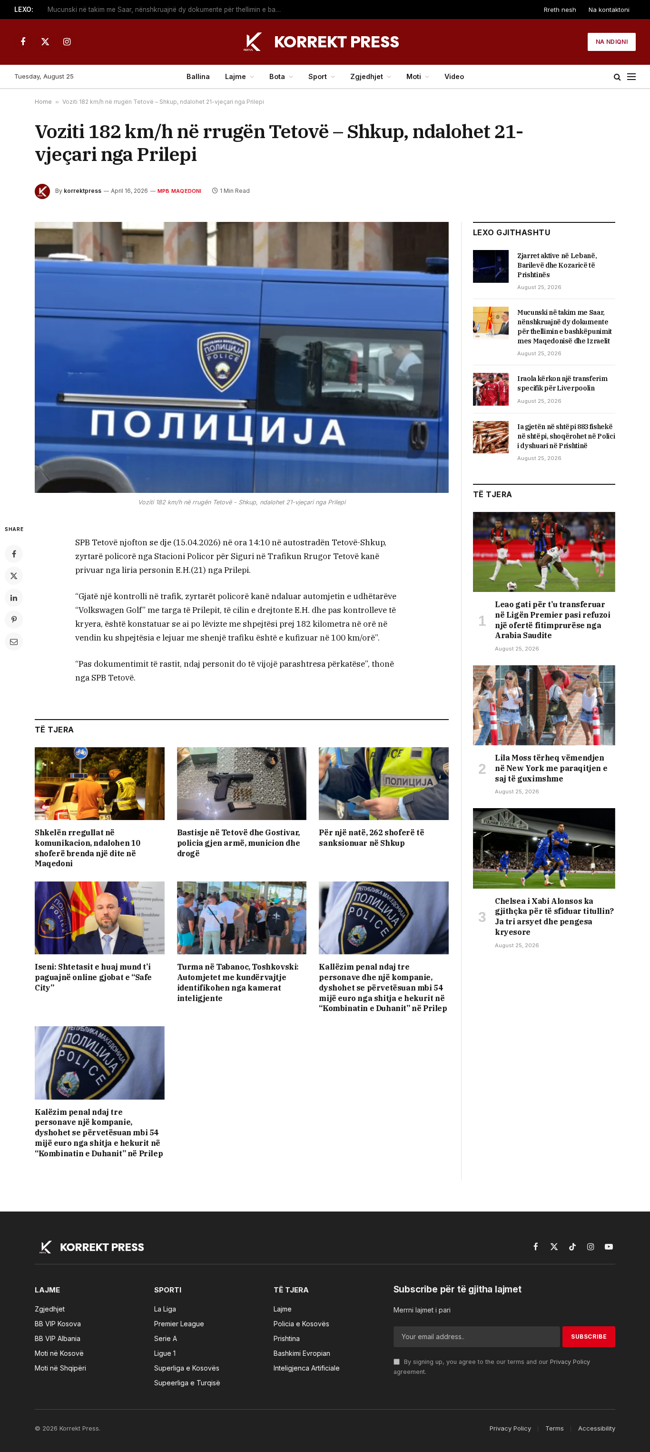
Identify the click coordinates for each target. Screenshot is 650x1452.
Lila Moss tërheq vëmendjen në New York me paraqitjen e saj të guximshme (551, 768)
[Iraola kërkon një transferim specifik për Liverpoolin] (491, 389)
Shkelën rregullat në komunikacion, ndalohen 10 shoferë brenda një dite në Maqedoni (87, 848)
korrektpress (82, 190)
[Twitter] (14, 576)
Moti (413, 76)
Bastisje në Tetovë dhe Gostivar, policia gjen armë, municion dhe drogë (238, 843)
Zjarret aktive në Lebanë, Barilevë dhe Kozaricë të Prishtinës (557, 265)
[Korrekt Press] (325, 42)
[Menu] (631, 77)
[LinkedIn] (14, 598)
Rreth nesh (560, 9)
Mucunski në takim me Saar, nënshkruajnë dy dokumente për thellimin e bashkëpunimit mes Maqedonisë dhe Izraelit (167, 9)
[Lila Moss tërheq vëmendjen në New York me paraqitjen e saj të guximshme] (544, 705)
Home (43, 101)
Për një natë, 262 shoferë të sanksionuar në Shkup (371, 838)
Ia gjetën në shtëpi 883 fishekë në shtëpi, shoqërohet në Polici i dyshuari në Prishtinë (566, 436)
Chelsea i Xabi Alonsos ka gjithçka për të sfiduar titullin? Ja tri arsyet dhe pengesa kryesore (554, 916)
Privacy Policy (570, 1361)
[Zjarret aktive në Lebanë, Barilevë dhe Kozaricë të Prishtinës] (491, 266)
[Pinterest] (14, 620)
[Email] (14, 641)
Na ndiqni (612, 41)
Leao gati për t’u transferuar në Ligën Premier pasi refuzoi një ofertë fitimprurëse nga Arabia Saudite (552, 620)
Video (454, 76)
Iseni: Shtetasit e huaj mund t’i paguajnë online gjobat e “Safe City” (93, 977)
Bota (277, 76)
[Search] (617, 77)
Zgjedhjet (366, 76)
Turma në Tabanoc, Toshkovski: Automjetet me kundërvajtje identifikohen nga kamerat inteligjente (238, 982)
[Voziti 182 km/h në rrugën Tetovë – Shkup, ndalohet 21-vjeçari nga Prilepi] (242, 357)
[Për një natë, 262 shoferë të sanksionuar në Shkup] (384, 783)
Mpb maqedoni (180, 191)
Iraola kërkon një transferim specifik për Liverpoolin (562, 383)
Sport (317, 76)
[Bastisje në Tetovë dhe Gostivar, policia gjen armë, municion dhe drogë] (242, 783)
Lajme (235, 76)
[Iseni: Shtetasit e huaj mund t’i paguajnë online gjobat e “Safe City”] (100, 917)
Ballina (198, 76)
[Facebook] (14, 554)
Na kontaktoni (609, 9)
